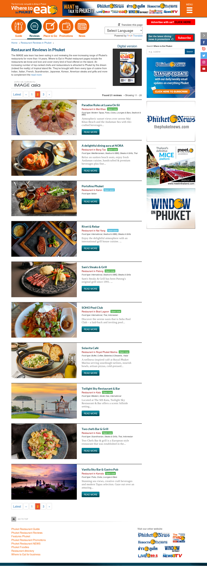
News (82, 36)
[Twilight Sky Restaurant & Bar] (44, 401)
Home (14, 42)
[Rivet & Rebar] (44, 239)
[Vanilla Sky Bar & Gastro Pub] (44, 482)
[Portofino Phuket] (44, 198)
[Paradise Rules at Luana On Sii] (44, 117)
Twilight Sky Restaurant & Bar (101, 388)
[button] (171, 38)
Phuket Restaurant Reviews (27, 532)
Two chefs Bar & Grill (95, 429)
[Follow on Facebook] (204, 42)
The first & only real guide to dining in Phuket (28, 4)
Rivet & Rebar (91, 226)
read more (36, 74)
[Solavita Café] (44, 360)
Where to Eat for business (25, 554)
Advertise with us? (171, 22)
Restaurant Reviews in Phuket (36, 42)
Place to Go (50, 36)
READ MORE (90, 132)
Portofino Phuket (93, 186)
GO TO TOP (23, 519)
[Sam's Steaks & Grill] (44, 279)
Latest (17, 94)
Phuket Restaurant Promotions (28, 540)
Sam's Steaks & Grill (94, 267)
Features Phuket (20, 536)
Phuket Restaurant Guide (25, 529)
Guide (18, 36)
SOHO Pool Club (92, 307)
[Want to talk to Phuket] (123, 8)
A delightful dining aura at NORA (102, 145)
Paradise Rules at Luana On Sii (101, 105)
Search (190, 51)
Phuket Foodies (20, 547)
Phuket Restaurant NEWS (25, 543)
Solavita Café (90, 348)
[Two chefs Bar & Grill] (44, 441)
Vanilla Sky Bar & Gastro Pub (100, 469)
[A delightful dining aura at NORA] (44, 158)
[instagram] (204, 62)
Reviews (34, 36)
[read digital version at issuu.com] (204, 49)
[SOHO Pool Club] (44, 320)
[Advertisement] (171, 282)
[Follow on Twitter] (204, 55)
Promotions (66, 36)
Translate (138, 35)
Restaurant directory (22, 550)
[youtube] (204, 68)
